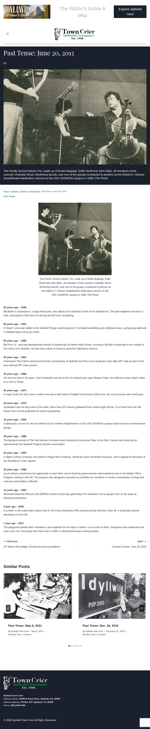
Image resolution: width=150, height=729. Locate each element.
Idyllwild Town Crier (20, 631)
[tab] (69, 646)
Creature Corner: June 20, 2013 (129, 544)
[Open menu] (7, 33)
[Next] (141, 608)
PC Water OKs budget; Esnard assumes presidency (32, 544)
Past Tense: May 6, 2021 (25, 625)
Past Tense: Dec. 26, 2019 (100, 625)
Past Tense (9, 197)
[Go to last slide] (8, 608)
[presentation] (38, 596)
